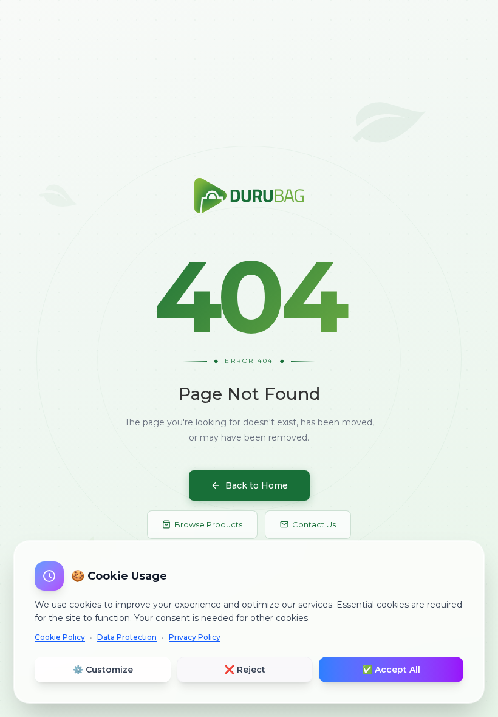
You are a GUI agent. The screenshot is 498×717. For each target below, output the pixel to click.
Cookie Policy (60, 637)
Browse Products (208, 524)
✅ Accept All (391, 669)
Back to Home (256, 485)
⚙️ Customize (103, 669)
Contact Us (314, 524)
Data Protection (127, 637)
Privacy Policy (194, 637)
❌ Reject (244, 669)
